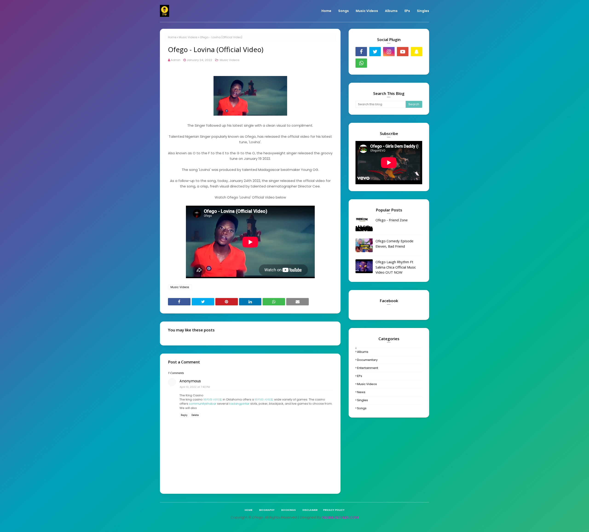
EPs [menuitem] (407, 11)
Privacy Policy (333, 510)
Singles (362, 400)
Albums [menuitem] (391, 11)
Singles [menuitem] (423, 11)
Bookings (288, 510)
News (361, 392)
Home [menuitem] (326, 11)
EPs (359, 376)
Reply (184, 415)
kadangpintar (239, 403)
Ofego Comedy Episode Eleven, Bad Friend (394, 243)
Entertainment (367, 368)
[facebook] (361, 51)
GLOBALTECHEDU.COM (340, 517)
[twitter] (375, 51)
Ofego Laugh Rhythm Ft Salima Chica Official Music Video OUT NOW (395, 267)
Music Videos (188, 37)
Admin (175, 60)
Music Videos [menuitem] (367, 11)
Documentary (367, 360)
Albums (362, 352)
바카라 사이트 (212, 399)
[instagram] (389, 51)
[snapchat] (416, 51)
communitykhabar (203, 403)
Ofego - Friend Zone (391, 220)
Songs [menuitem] (343, 11)
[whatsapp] (361, 63)
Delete (195, 415)
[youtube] (402, 51)
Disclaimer (310, 510)
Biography (266, 510)
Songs (362, 408)
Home (172, 37)
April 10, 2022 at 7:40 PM (195, 387)
